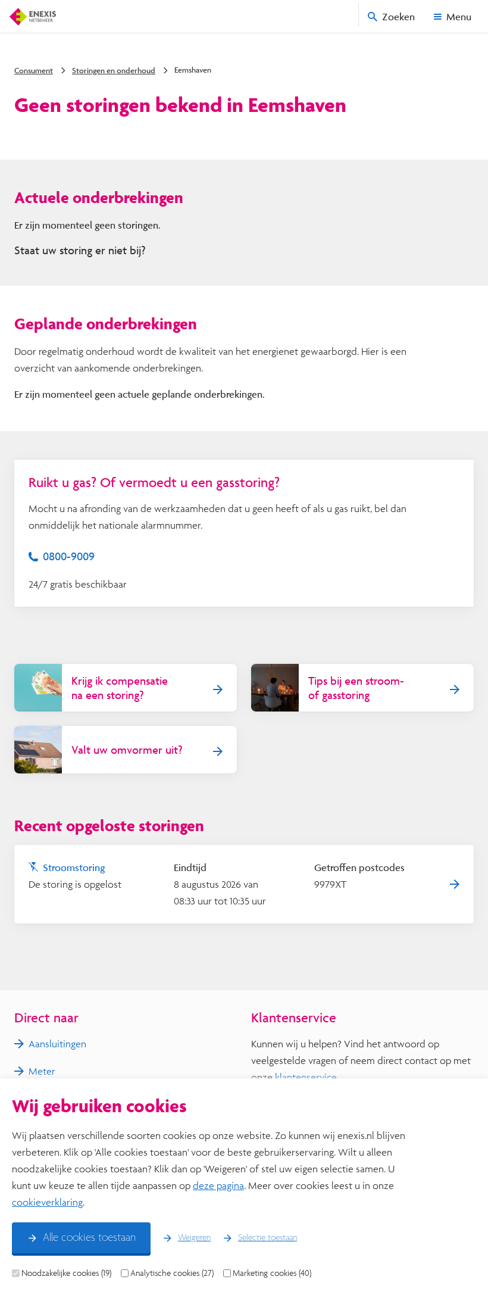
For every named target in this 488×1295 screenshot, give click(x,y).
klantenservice (306, 1077)
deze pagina (218, 1185)
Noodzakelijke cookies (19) (66, 1273)
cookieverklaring (47, 1202)
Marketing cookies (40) (272, 1273)
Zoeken (398, 16)
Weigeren (194, 1237)
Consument (33, 70)
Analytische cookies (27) (172, 1273)
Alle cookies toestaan (89, 1237)
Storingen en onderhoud (113, 70)
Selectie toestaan (267, 1237)
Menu (458, 16)
